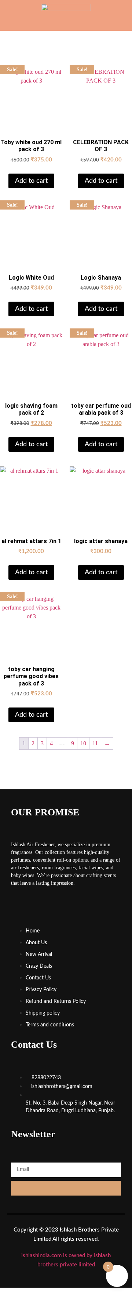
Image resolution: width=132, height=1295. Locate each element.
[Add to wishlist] (51, 78)
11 (95, 743)
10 (83, 743)
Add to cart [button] (31, 181)
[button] (13, 14)
